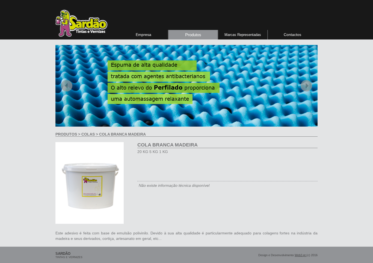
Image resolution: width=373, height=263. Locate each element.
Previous (66, 85)
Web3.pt (300, 255)
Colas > (89, 134)
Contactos (292, 34)
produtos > (68, 134)
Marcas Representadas (242, 35)
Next (306, 85)
